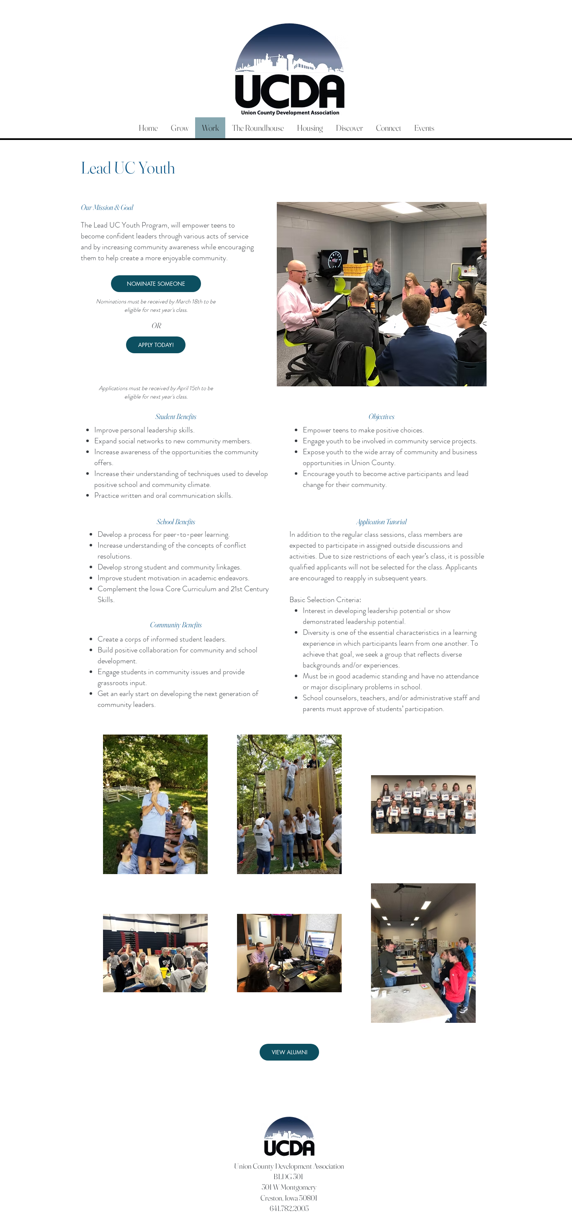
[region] (382, 295)
